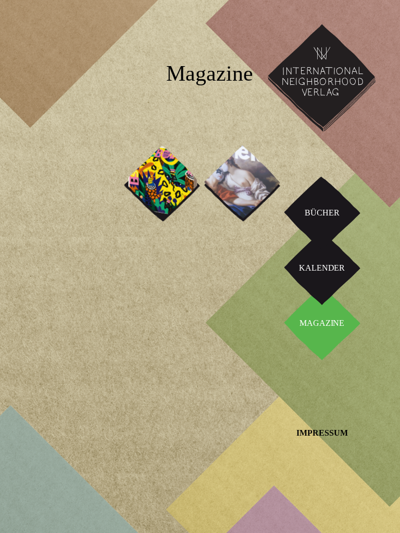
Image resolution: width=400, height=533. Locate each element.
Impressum (322, 432)
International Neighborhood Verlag (317, 32)
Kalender (322, 267)
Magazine (322, 323)
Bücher (322, 212)
